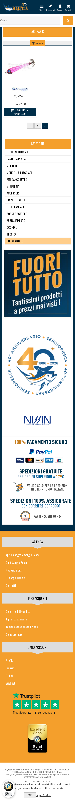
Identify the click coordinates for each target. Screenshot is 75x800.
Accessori (13, 193)
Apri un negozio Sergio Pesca (23, 555)
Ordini (9, 675)
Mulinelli (12, 165)
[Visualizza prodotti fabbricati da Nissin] (37, 420)
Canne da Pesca (16, 159)
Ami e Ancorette (17, 179)
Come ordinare (14, 634)
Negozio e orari (14, 570)
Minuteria (13, 186)
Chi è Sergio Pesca (17, 562)
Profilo (9, 660)
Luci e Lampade (15, 207)
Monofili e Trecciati (19, 172)
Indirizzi (10, 668)
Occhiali (12, 227)
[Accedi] (60, 6)
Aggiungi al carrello (22, 112)
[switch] (8, 794)
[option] (37, 421)
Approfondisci (43, 795)
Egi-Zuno (20, 96)
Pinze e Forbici (16, 200)
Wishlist (10, 683)
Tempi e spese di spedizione (22, 626)
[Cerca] (68, 20)
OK (30, 795)
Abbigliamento (16, 220)
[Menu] (41, 6)
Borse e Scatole (17, 213)
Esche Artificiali (17, 152)
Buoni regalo (15, 241)
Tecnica (11, 234)
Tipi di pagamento (16, 619)
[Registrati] (50, 6)
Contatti (11, 585)
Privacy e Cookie (15, 578)
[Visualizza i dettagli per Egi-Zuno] (20, 66)
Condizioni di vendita (18, 611)
